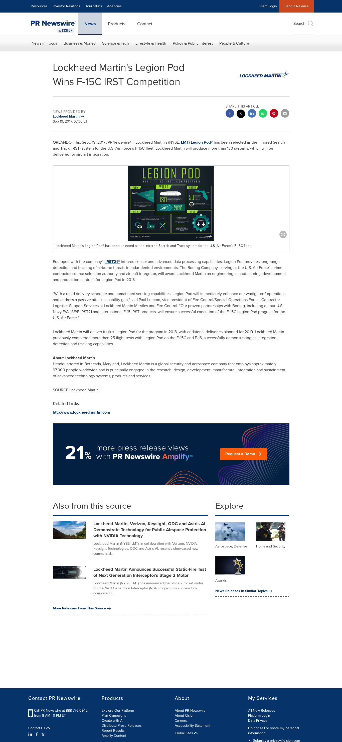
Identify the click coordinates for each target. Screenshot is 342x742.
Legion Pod (202, 142)
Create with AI (112, 720)
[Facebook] (37, 734)
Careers (181, 720)
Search (299, 23)
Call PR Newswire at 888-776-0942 (61, 710)
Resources (39, 6)
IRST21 (112, 261)
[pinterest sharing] (274, 114)
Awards (221, 580)
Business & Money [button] (80, 43)
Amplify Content (114, 735)
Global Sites (184, 733)
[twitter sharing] (241, 114)
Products (116, 24)
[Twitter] (43, 734)
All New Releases (261, 710)
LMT (185, 142)
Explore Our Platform (118, 710)
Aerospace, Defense (231, 546)
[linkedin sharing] (252, 114)
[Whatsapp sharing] (263, 114)
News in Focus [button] (44, 43)
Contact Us (37, 728)
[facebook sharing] (230, 114)
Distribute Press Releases (122, 725)
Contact (144, 24)
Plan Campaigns (114, 715)
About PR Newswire (190, 710)
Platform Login (259, 715)
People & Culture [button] (234, 43)
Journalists (93, 6)
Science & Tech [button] (115, 43)
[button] (171, 203)
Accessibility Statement (192, 725)
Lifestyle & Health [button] (150, 43)
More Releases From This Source (79, 608)
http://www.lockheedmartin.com (81, 412)
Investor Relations (66, 6)
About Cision (185, 715)
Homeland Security (270, 546)
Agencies (114, 6)
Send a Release (296, 6)
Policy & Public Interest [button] (193, 43)
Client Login (268, 6)
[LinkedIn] (31, 734)
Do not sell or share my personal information (273, 730)
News (90, 24)
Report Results (113, 730)
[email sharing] (285, 114)
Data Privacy (257, 720)
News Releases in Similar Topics (241, 591)
